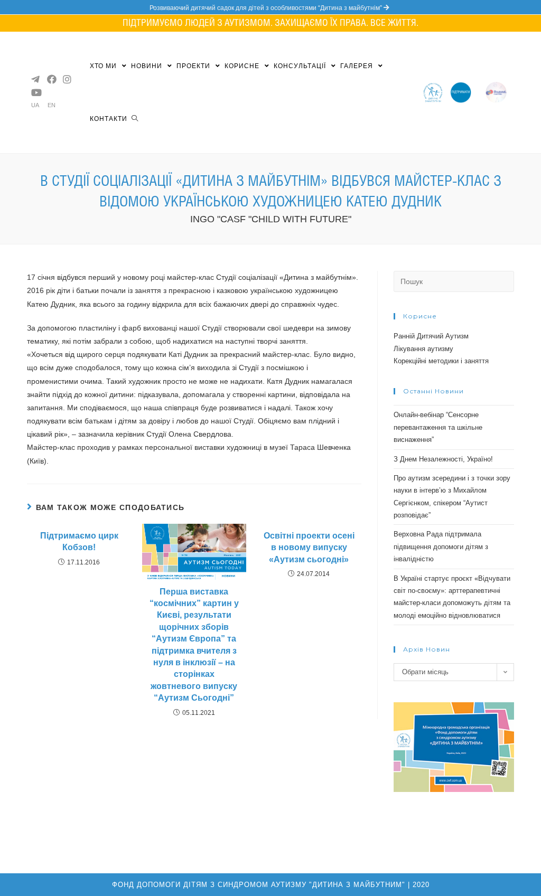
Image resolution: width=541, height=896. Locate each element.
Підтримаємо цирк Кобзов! (79, 541)
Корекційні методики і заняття (441, 361)
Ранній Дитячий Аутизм (431, 336)
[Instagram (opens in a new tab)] (66, 79)
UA (35, 105)
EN (51, 105)
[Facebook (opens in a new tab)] (51, 79)
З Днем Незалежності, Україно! (443, 459)
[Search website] (134, 118)
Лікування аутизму (423, 349)
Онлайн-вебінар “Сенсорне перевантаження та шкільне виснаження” (438, 427)
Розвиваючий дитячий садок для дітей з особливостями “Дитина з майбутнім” (267, 8)
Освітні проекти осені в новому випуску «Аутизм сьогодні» (309, 547)
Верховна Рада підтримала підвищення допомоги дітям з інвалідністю (441, 546)
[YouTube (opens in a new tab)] (35, 92)
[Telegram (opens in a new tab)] (35, 79)
